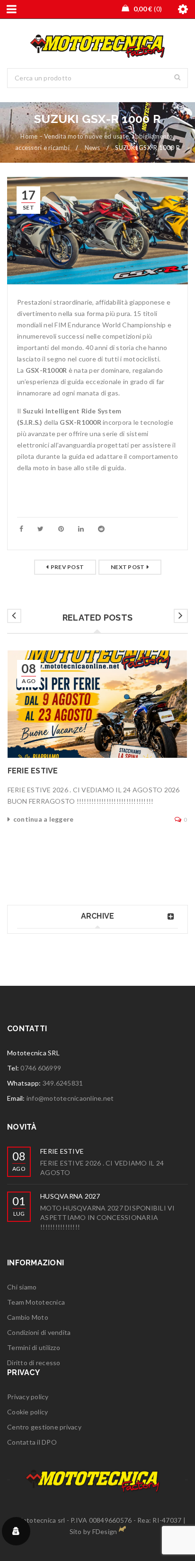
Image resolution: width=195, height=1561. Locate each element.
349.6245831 (63, 1083)
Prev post (67, 566)
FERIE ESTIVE (33, 770)
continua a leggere (43, 819)
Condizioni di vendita (39, 1332)
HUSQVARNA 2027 (70, 1196)
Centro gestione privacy (44, 1427)
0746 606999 (40, 1068)
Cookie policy (27, 1412)
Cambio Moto (27, 1317)
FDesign (104, 1531)
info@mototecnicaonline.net (70, 1098)
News (92, 147)
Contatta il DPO (32, 1442)
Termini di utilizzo (33, 1347)
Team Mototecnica (36, 1302)
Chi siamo (21, 1287)
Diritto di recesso (34, 1363)
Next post (127, 566)
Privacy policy (28, 1397)
